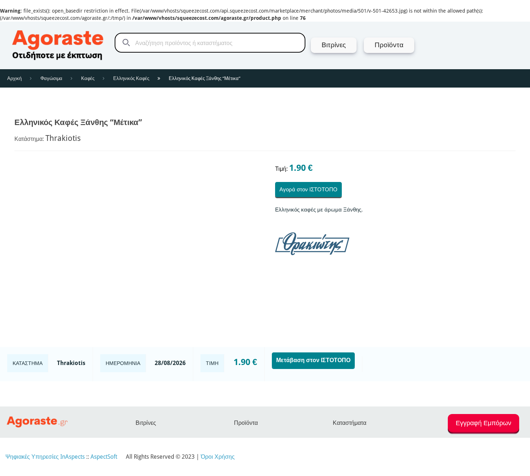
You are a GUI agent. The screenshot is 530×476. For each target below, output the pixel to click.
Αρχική (14, 78)
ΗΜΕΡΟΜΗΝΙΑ (123, 363)
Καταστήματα (349, 422)
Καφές (87, 78)
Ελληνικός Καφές (131, 78)
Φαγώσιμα (51, 78)
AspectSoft (103, 456)
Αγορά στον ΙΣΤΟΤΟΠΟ (308, 189)
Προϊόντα (246, 422)
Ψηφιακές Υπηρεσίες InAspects (45, 456)
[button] (483, 426)
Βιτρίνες (146, 422)
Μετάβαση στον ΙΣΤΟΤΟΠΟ (313, 360)
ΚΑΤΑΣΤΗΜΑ (28, 363)
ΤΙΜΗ (212, 363)
